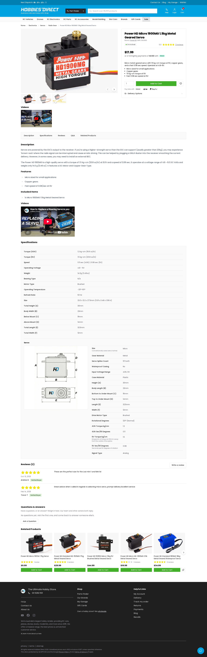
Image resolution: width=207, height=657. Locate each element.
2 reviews (179, 45)
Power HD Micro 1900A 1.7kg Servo (35, 556)
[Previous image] (108, 89)
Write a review (178, 465)
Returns (137, 605)
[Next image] (114, 89)
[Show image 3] (59, 99)
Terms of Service (81, 652)
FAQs (23, 601)
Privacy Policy (64, 652)
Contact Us (155, 2)
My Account (139, 594)
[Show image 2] (43, 99)
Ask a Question (29, 521)
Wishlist (183, 2)
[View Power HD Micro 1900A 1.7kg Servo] (36, 543)
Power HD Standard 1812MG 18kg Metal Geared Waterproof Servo (167, 557)
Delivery (137, 597)
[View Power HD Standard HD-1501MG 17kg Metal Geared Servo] (69, 543)
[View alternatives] (183, 570)
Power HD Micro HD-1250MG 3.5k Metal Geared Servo (134, 557)
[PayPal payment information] (153, 89)
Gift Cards (82, 605)
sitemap (40, 646)
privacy (24, 646)
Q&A (73, 135)
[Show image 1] (28, 99)
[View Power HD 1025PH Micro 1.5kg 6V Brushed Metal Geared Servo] (103, 543)
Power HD (133, 40)
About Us (25, 609)
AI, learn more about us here (31, 634)
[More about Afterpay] (162, 56)
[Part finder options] (83, 11)
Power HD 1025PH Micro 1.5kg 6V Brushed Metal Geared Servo (100, 557)
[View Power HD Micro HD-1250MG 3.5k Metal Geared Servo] (136, 543)
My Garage (173, 2)
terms (31, 646)
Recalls (137, 617)
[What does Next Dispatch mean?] (46, 2)
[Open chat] (200, 650)
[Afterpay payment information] (138, 89)
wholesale (102, 611)
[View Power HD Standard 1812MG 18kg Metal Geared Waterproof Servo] (169, 543)
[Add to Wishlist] (180, 83)
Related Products (88, 135)
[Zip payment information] (145, 89)
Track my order (141, 601)
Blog (164, 2)
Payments (138, 609)
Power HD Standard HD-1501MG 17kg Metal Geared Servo (69, 557)
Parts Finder (83, 594)
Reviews (61, 135)
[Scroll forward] (183, 552)
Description (29, 135)
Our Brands (82, 597)
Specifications (46, 135)
